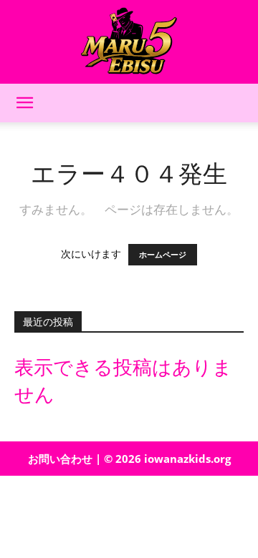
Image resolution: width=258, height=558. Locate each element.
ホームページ (162, 255)
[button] (24, 103)
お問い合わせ (60, 458)
